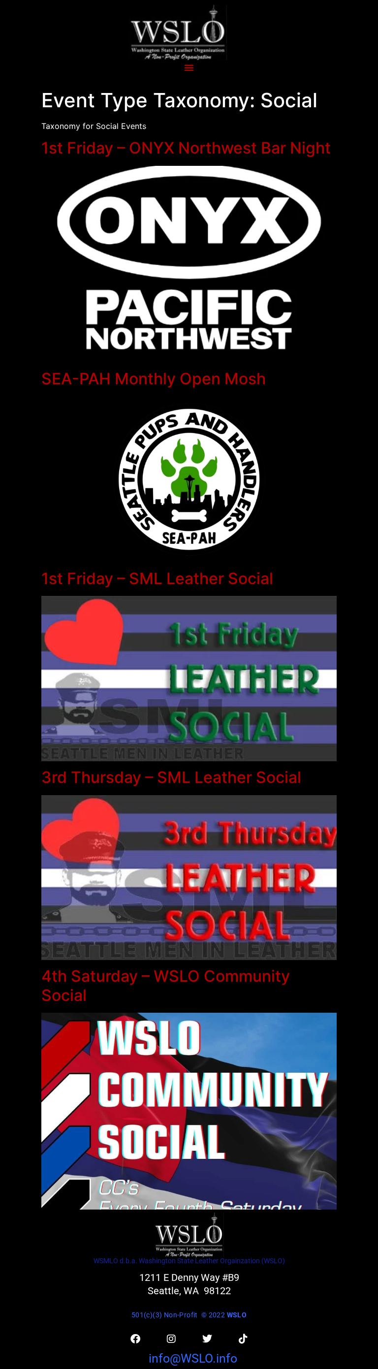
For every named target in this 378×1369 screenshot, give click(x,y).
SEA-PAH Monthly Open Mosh (153, 378)
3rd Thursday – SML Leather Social (171, 777)
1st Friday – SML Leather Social (157, 578)
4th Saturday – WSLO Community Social (165, 985)
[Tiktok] (243, 1339)
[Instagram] (171, 1339)
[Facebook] (135, 1339)
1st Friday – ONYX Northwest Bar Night (186, 147)
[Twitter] (207, 1339)
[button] (189, 67)
